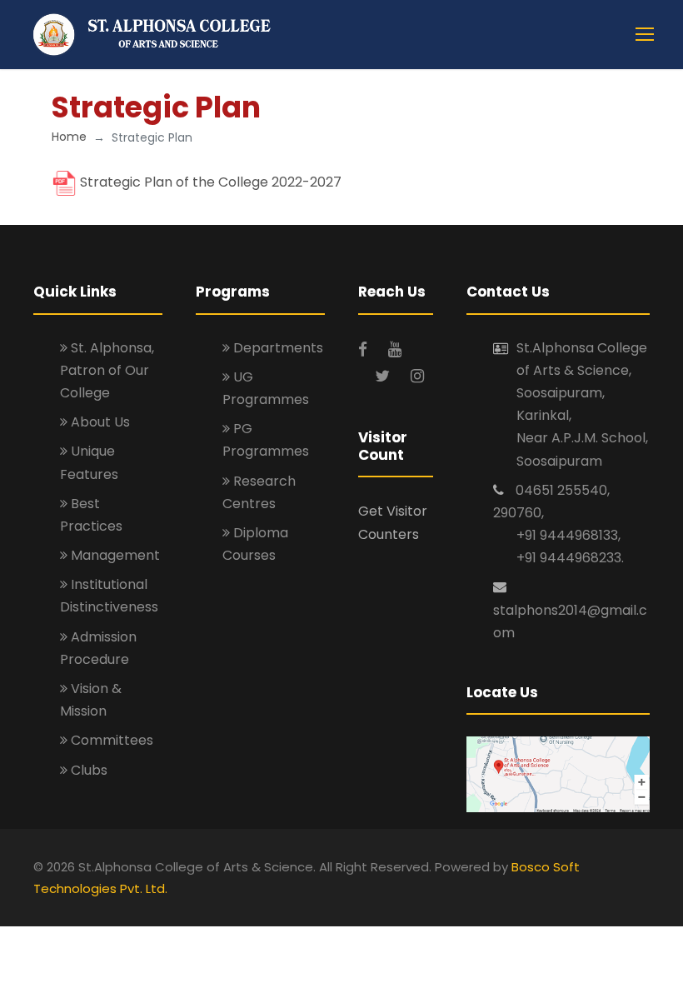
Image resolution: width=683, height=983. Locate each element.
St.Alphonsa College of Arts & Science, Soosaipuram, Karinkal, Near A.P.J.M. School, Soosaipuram (582, 404)
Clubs (87, 770)
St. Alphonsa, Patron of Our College (107, 370)
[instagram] (417, 376)
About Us (98, 422)
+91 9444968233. (570, 557)
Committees (110, 740)
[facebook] (364, 349)
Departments (276, 347)
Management (113, 555)
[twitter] (384, 376)
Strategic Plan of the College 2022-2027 (211, 182)
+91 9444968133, (568, 535)
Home (69, 136)
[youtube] (394, 349)
